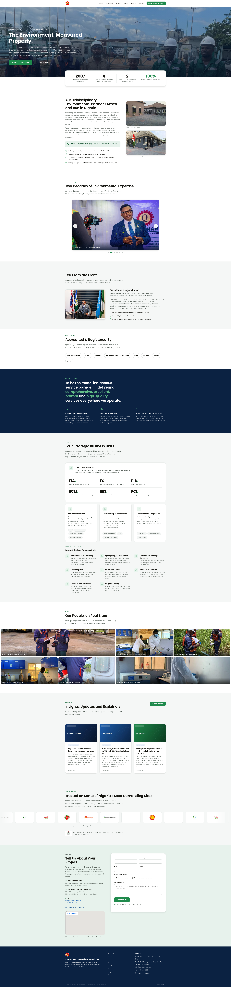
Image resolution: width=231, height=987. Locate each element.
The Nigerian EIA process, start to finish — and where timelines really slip (149, 751)
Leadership (109, 3)
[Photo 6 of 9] (117, 252)
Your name (117, 858)
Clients (126, 3)
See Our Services (42, 62)
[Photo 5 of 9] (116, 252)
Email (116, 866)
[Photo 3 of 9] (111, 252)
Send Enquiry (122, 900)
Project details (119, 882)
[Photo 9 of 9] (122, 252)
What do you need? (120, 874)
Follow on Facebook (143, 973)
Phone (141, 866)
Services (118, 3)
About (101, 3)
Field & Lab (111, 966)
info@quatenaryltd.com (73, 901)
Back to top (160, 984)
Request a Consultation (156, 3)
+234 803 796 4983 (71, 903)
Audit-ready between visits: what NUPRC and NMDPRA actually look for (115, 751)
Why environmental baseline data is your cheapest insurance (81, 750)
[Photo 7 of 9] (119, 252)
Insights (133, 3)
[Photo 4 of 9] (114, 252)
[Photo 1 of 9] (108, 252)
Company (142, 858)
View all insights (157, 703)
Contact (141, 3)
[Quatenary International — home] (67, 3)
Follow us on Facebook (76, 907)
